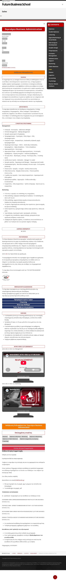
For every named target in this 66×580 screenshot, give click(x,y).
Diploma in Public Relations (10, 439)
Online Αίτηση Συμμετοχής (23, 448)
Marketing (52, 63)
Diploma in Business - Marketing (18, 436)
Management (33, 553)
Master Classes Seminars (53, 85)
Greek (8, 1)
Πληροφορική (53, 50)
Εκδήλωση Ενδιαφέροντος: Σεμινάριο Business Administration (23, 426)
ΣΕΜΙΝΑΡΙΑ (19, 553)
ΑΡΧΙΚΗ (14, 553)
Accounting (52, 78)
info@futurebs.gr (19, 480)
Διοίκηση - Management (53, 54)
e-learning (52, 34)
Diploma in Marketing (36, 436)
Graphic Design (53, 48)
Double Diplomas (54, 32)
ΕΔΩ (10, 458)
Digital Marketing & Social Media (55, 39)
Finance (51, 72)
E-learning (5, 441)
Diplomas (51, 29)
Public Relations (53, 66)
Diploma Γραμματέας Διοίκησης (29, 439)
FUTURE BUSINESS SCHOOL (8, 67)
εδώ (6, 254)
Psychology (52, 81)
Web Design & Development (53, 44)
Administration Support (53, 60)
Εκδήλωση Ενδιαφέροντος (23, 72)
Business (5, 436)
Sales (50, 69)
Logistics (51, 75)
